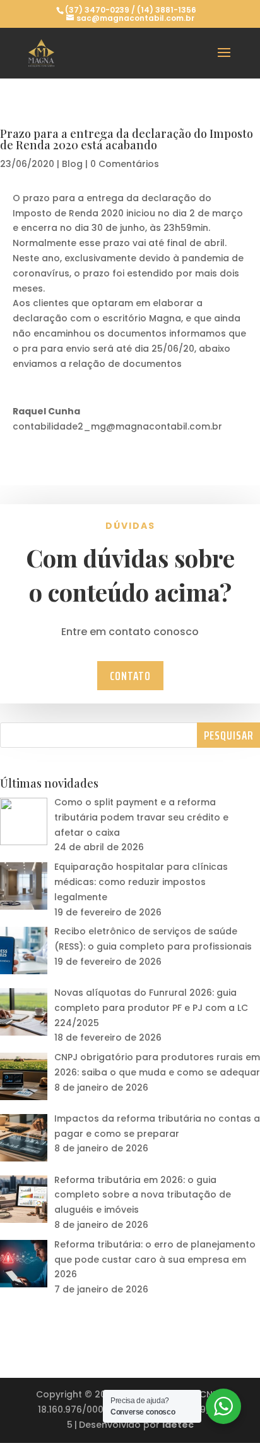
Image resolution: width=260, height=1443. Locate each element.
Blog (72, 164)
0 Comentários (124, 164)
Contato (130, 676)
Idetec (178, 1424)
